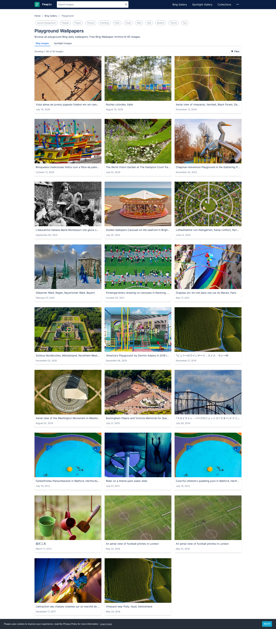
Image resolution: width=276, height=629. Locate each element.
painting (104, 22)
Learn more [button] (106, 624)
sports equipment (46, 22)
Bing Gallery (179, 4)
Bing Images (42, 43)
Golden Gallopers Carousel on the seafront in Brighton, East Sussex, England (138, 230)
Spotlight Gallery (202, 4)
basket (160, 22)
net (149, 22)
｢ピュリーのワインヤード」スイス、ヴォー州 (202, 355)
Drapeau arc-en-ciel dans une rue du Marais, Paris (206, 292)
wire (139, 22)
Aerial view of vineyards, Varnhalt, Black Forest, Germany (208, 104)
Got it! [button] (267, 624)
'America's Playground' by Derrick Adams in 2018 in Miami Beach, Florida (138, 355)
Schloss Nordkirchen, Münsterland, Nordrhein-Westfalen (68, 355)
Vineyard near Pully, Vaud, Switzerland (129, 606)
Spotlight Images (63, 43)
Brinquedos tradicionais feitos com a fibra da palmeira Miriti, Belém (68, 167)
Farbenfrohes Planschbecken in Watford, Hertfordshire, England (68, 480)
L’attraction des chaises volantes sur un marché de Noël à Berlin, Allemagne (68, 606)
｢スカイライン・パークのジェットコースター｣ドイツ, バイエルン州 (208, 418)
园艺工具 (41, 543)
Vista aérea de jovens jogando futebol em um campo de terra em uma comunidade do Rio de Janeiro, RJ (68, 104)
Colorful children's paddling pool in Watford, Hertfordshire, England (208, 480)
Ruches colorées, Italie (119, 104)
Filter (236, 51)
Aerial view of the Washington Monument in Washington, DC (68, 418)
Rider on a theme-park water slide (126, 480)
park (117, 22)
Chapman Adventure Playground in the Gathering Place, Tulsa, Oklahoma (208, 167)
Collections (224, 4)
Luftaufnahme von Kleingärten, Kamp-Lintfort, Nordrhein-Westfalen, (208, 230)
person (90, 22)
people (65, 22)
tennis (173, 22)
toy (185, 22)
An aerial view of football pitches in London (132, 543)
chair (128, 22)
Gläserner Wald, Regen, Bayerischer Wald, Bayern (65, 292)
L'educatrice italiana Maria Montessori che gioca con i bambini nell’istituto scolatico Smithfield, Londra (68, 230)
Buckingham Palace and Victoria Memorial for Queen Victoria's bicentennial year (138, 418)
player (78, 22)
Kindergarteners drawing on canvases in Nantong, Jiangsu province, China (138, 292)
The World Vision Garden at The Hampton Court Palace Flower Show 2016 (138, 167)
